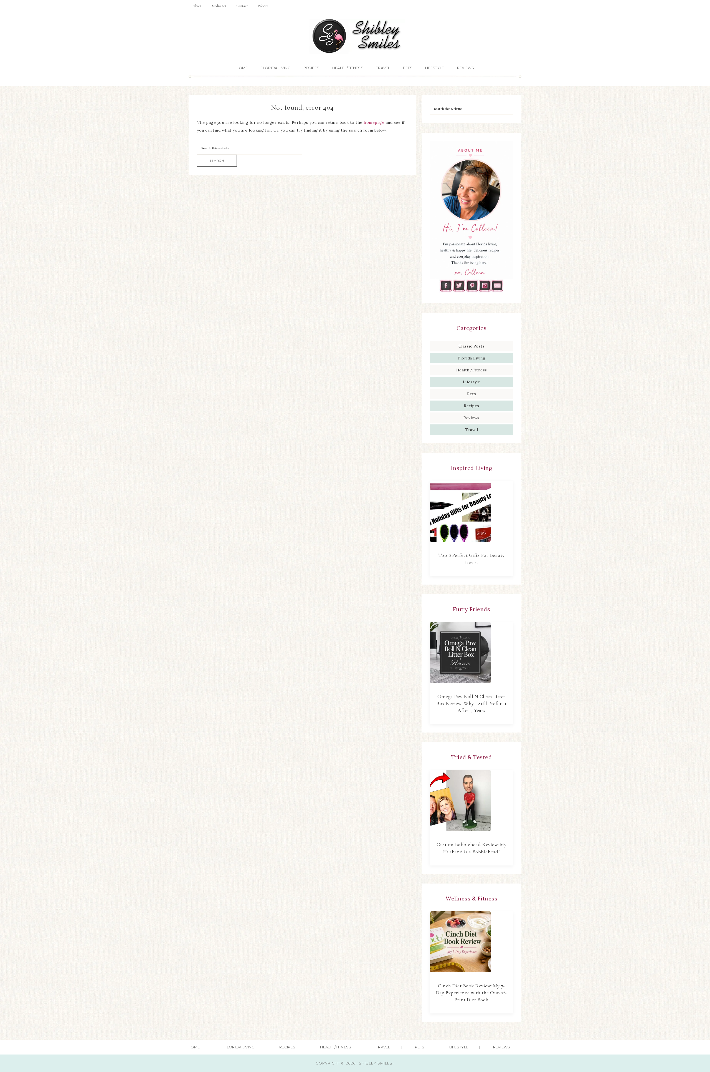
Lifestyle (471, 381)
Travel (471, 429)
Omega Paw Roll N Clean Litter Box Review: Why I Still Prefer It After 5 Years (471, 703)
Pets (471, 393)
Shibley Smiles (355, 36)
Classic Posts (471, 346)
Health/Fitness (471, 370)
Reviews (471, 417)
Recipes (471, 405)
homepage (374, 122)
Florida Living (471, 358)
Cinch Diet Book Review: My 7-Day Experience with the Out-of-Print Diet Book (471, 993)
